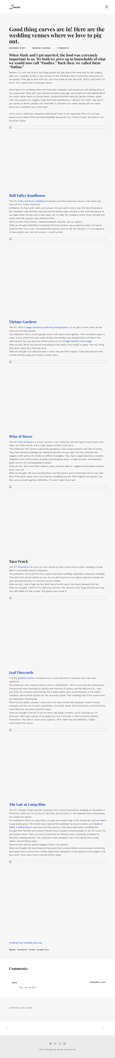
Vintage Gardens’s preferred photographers (46, 327)
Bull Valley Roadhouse (27, 195)
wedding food (16, 943)
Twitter (31, 949)
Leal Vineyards (21, 672)
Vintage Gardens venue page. (77, 341)
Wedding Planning (41, 48)
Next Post (79, 1028)
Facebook (22, 949)
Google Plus (43, 949)
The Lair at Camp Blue (27, 804)
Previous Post (31, 1028)
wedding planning (33, 943)
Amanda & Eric (25, 567)
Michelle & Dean (26, 678)
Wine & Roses (20, 436)
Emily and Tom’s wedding (31, 201)
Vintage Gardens (23, 321)
